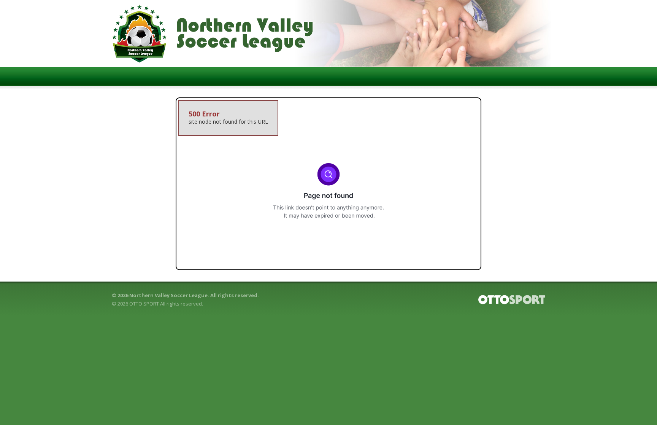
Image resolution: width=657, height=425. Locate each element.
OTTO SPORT (144, 303)
